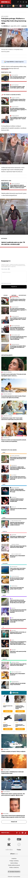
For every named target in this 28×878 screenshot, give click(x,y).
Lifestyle (23, 5)
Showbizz (16, 5)
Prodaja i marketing (14, 860)
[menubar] (23, 2)
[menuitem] (23, 2)
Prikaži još (14, 821)
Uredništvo (14, 858)
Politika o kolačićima (14, 867)
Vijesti (4, 5)
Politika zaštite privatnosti (14, 865)
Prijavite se (14, 286)
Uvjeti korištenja (14, 863)
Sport (10, 5)
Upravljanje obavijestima (15, 871)
